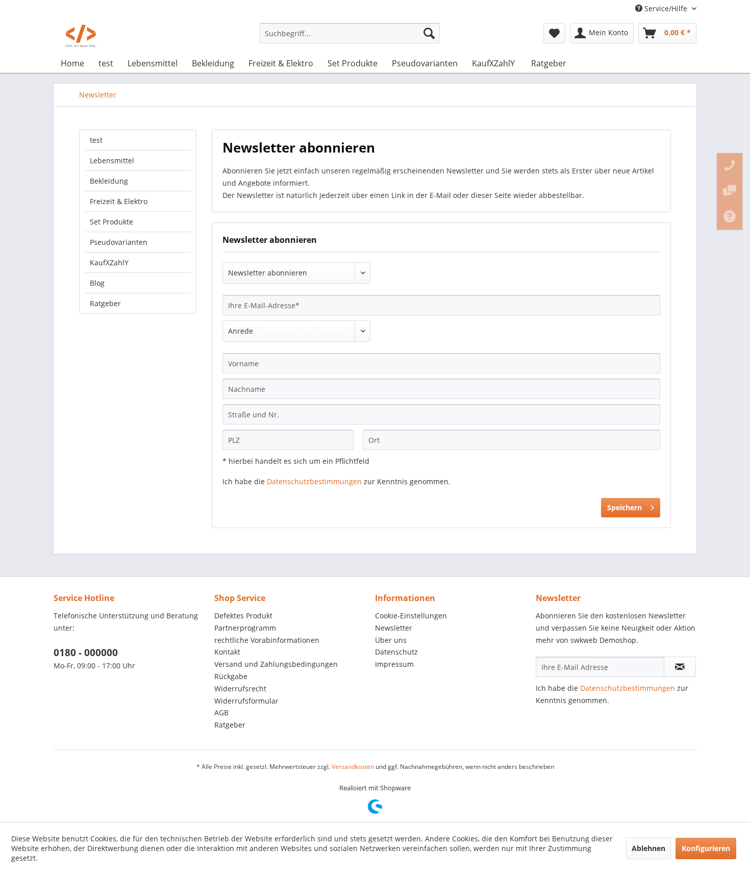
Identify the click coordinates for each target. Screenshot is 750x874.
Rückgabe (230, 676)
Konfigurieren (706, 848)
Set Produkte (111, 222)
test (96, 140)
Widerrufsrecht (240, 688)
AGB (221, 712)
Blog (97, 283)
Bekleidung (109, 181)
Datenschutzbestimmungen (314, 481)
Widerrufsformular (246, 701)
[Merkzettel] (554, 33)
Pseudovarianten (118, 242)
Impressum (394, 664)
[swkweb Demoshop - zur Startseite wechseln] (81, 35)
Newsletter (393, 628)
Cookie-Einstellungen (411, 615)
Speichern (624, 507)
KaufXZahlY (109, 262)
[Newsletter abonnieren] (680, 667)
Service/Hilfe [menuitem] (665, 8)
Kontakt (227, 652)
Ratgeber (105, 303)
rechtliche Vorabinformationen (266, 640)
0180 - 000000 (86, 652)
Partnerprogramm (245, 628)
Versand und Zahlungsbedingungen (276, 664)
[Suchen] (429, 33)
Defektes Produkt (243, 615)
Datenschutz (396, 652)
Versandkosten (353, 766)
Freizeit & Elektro (118, 201)
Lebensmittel (112, 160)
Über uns (391, 640)
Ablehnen (648, 848)
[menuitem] (350, 33)
